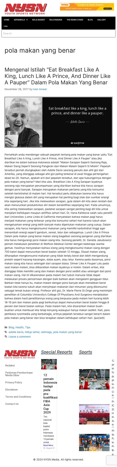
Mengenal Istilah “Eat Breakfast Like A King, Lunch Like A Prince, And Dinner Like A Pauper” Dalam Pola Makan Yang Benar (57, 76)
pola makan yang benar (67, 332)
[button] (21, 20)
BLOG (90, 20)
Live (5, 26)
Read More (48, 445)
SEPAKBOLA (19, 20)
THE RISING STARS (75, 20)
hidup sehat (32, 332)
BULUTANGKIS (56, 20)
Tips (27, 327)
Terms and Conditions (18, 396)
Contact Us (12, 403)
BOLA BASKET (38, 20)
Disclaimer (11, 389)
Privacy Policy (13, 382)
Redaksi (10, 365)
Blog (11, 327)
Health (20, 327)
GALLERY (101, 20)
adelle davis (16, 332)
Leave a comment (20, 336)
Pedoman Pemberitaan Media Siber (19, 374)
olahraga (46, 332)
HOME (6, 20)
